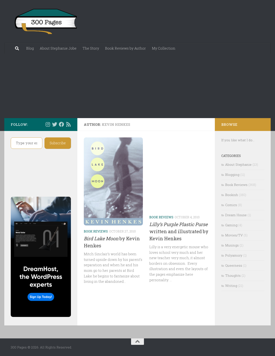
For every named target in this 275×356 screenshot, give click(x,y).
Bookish (231, 195)
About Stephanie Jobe (58, 48)
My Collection (163, 48)
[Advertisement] (137, 86)
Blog (30, 48)
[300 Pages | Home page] (45, 21)
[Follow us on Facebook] (61, 124)
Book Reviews (96, 231)
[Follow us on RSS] (68, 124)
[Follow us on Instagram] (47, 124)
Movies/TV (234, 235)
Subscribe (58, 143)
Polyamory (233, 255)
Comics (231, 205)
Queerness (233, 265)
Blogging (232, 174)
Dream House (236, 215)
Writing (231, 285)
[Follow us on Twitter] (54, 124)
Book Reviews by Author (125, 48)
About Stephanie (238, 164)
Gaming (231, 225)
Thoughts (233, 275)
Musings (232, 245)
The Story (90, 48)
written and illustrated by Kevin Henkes (178, 231)
